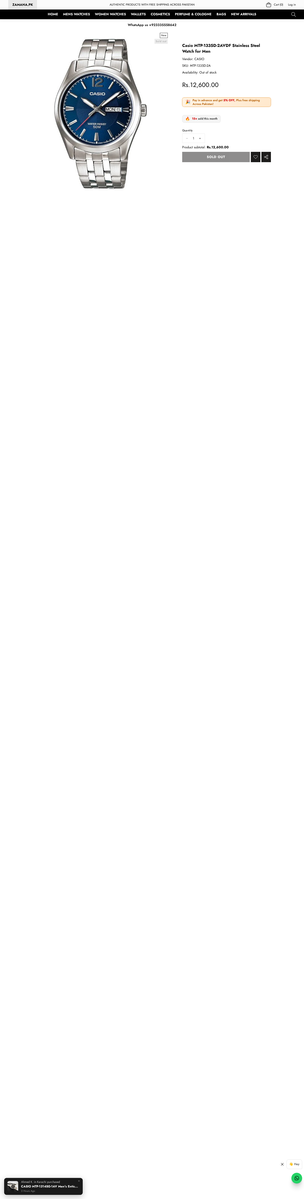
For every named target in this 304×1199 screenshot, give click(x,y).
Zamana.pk (22, 4)
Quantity (187, 130)
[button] (275, 5)
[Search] (293, 14)
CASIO (199, 59)
